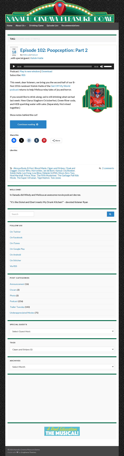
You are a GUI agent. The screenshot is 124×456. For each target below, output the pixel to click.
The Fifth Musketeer (47, 175)
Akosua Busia (19, 168)
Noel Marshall (16, 175)
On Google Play (17, 249)
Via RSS (13, 266)
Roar (33, 175)
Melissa (26, 55)
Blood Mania (40, 168)
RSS (23, 75)
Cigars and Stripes (56, 168)
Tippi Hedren (43, 178)
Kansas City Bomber (65, 170)
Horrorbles (36, 170)
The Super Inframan (26, 178)
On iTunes (15, 243)
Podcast (34, 55)
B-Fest (30, 168)
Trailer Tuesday (17, 307)
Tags (12, 342)
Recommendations (70, 25)
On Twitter (15, 231)
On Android (15, 254)
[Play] (13, 66)
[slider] (108, 66)
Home (9, 25)
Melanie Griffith (50, 173)
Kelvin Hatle (36, 58)
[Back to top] (117, 449)
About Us (20, 25)
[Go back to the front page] (59, 11)
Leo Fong (26, 173)
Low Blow (37, 173)
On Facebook (16, 237)
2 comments (108, 168)
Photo (13, 295)
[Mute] (101, 66)
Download (46, 71)
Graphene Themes (28, 452)
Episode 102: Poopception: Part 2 (54, 50)
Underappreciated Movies (22, 312)
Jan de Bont (49, 170)
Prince (27, 175)
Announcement (17, 284)
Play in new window (30, 71)
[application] (62, 66)
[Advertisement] (62, 397)
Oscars (13, 289)
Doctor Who (24, 170)
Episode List (52, 25)
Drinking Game (36, 25)
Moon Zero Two (66, 173)
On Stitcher (15, 260)
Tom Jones (56, 178)
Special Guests (18, 324)
